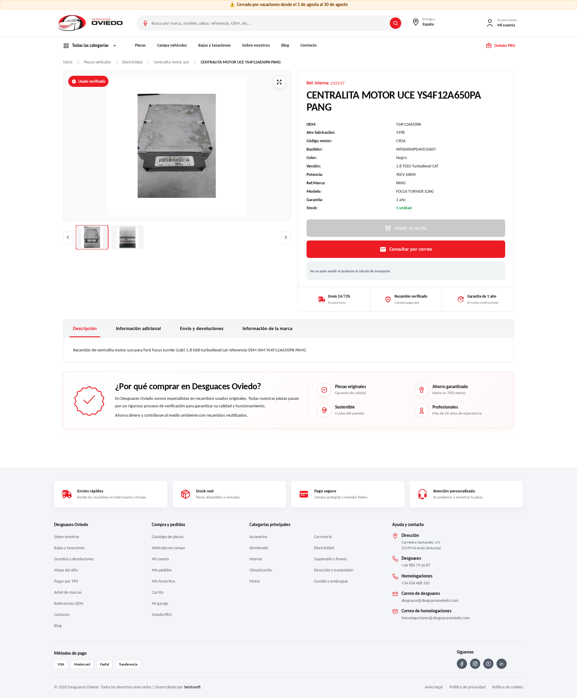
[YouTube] (488, 664)
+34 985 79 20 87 (415, 565)
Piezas (140, 45)
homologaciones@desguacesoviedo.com (435, 617)
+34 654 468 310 (415, 583)
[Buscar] (395, 23)
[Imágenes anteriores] (68, 237)
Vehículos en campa (168, 547)
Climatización (260, 570)
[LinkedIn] (501, 664)
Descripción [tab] (85, 328)
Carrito (157, 592)
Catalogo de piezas (167, 536)
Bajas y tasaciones (214, 45)
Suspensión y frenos (330, 559)
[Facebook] (462, 664)
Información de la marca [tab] (267, 328)
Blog (285, 45)
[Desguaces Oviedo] (91, 23)
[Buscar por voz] (145, 23)
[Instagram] (475, 664)
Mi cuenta (160, 559)
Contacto (309, 45)
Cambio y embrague (331, 581)
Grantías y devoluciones (74, 559)
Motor (254, 581)
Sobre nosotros (256, 45)
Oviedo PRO (162, 614)
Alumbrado (258, 547)
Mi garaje (160, 603)
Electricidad (324, 547)
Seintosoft (192, 687)
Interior (255, 559)
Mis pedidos (162, 570)
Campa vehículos (172, 45)
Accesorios (258, 536)
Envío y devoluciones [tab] (201, 328)
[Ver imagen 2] (127, 237)
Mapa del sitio (66, 570)
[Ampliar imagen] (279, 82)
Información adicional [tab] (138, 328)
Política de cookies (507, 687)
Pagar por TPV (66, 581)
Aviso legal (434, 687)
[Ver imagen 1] (92, 237)
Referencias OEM (68, 603)
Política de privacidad (467, 687)
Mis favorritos (163, 581)
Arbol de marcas (67, 592)
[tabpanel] (288, 350)
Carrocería (323, 536)
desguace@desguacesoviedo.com (429, 600)
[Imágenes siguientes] (286, 237)
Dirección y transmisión (333, 570)
